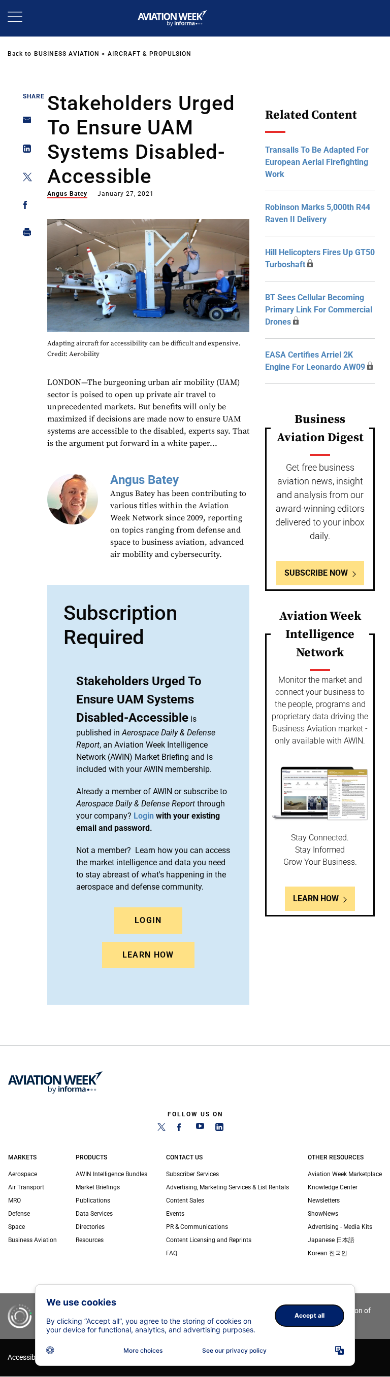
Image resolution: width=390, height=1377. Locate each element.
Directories (90, 1226)
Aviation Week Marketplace (345, 1174)
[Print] (24, 234)
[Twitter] (161, 1129)
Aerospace (22, 1174)
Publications (93, 1200)
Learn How (148, 955)
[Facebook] (181, 1129)
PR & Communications (197, 1226)
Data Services (94, 1213)
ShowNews (323, 1213)
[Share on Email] (24, 123)
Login (148, 920)
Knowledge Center (333, 1187)
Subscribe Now (316, 573)
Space (16, 1226)
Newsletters (324, 1200)
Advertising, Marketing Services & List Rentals (227, 1187)
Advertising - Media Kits (340, 1226)
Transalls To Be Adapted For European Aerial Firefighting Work (317, 162)
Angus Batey (67, 193)
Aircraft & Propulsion (149, 53)
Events (175, 1213)
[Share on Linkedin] (24, 151)
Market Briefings (98, 1187)
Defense (19, 1213)
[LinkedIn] (219, 1129)
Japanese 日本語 (331, 1240)
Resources (90, 1240)
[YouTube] (200, 1129)
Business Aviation (67, 53)
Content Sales (185, 1200)
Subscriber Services (192, 1174)
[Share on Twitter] (24, 178)
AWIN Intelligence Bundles (111, 1174)
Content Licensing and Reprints (208, 1240)
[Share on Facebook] (24, 206)
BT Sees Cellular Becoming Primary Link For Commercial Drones (318, 310)
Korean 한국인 (327, 1253)
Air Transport (26, 1187)
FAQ (171, 1253)
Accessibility (27, 1357)
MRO (14, 1200)
